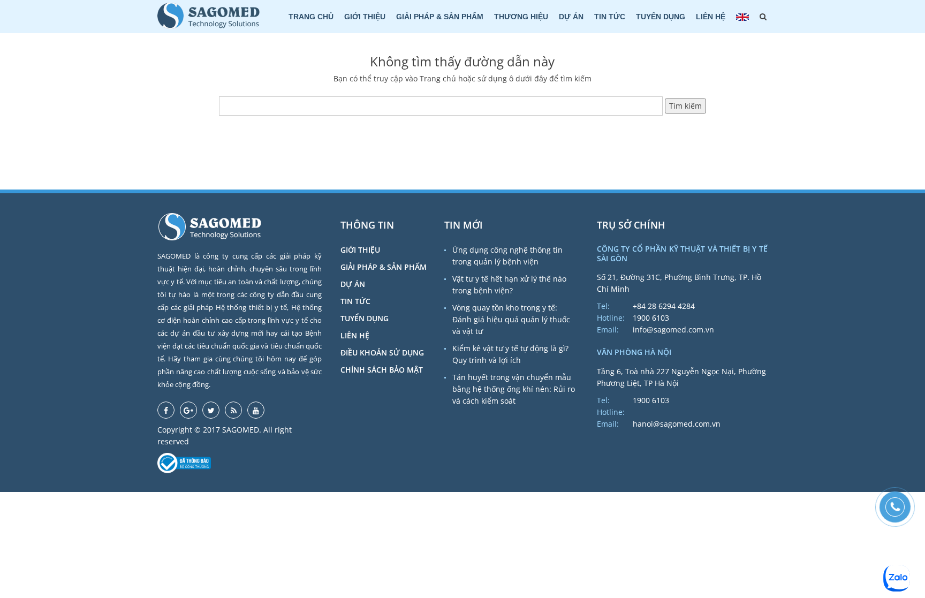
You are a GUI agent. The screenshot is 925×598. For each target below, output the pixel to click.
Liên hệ (710, 16)
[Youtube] (255, 410)
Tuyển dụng (660, 16)
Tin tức (609, 16)
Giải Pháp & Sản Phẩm (439, 16)
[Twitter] (210, 410)
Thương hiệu (521, 16)
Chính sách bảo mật (381, 370)
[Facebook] (166, 410)
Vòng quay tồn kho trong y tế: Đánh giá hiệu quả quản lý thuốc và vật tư (511, 319)
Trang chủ (311, 16)
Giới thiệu (364, 16)
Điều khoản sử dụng (382, 352)
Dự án (571, 16)
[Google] (188, 410)
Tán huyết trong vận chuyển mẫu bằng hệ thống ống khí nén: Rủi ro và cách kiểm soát (513, 389)
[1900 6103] (895, 507)
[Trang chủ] (208, 16)
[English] (742, 16)
